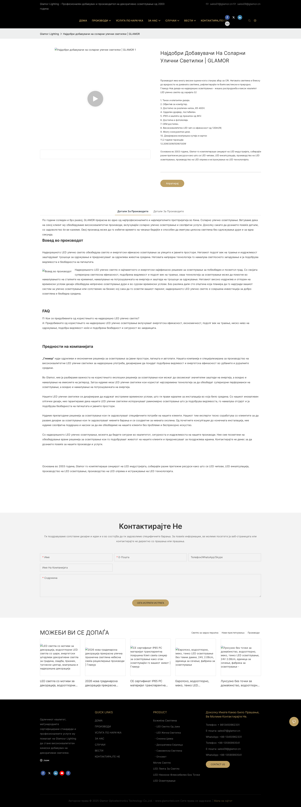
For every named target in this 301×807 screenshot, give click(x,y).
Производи (253, 632)
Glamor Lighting (49, 33)
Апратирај (172, 183)
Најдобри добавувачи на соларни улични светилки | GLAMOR (101, 33)
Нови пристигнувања (233, 632)
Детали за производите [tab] (132, 211)
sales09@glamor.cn (248, 3)
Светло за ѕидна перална (204, 632)
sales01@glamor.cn (221, 3)
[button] (226, 20)
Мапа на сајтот (223, 800)
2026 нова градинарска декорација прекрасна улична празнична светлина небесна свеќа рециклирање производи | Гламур (105, 683)
